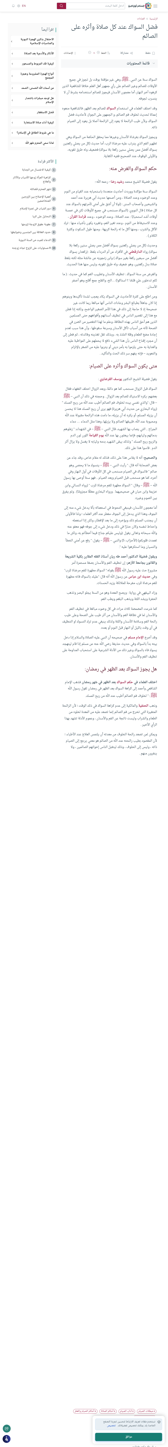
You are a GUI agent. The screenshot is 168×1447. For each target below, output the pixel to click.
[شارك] (7, 1428)
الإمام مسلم (136, 638)
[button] (98, 53)
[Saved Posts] (13, 6)
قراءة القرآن (78, 217)
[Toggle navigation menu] (155, 6)
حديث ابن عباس (139, 577)
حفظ (148, 53)
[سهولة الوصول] (18, 6)
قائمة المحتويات (138, 63)
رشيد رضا (117, 182)
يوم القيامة (96, 435)
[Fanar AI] (6, 1439)
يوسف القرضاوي (111, 379)
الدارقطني (135, 252)
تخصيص (111, 1426)
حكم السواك (125, 682)
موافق (128, 1437)
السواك (111, 108)
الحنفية (143, 706)
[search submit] (61, 6)
